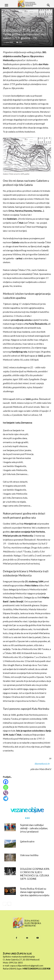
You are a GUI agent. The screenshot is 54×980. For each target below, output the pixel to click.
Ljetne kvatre (27, 841)
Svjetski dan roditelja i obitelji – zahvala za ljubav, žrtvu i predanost (34, 828)
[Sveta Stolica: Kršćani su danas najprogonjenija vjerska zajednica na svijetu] (10, 891)
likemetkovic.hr (42, 763)
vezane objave (27, 809)
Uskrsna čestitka (29, 855)
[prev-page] (4, 904)
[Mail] (27, 938)
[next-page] (9, 904)
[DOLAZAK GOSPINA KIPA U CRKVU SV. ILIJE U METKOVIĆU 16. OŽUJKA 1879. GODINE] (10, 871)
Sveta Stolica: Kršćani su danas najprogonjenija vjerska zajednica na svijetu (34, 892)
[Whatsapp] (27, 787)
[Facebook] (27, 781)
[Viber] (27, 792)
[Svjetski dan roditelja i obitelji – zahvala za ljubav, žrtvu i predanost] (10, 827)
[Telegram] (27, 798)
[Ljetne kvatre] (10, 843)
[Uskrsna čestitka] (10, 857)
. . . (27, 816)
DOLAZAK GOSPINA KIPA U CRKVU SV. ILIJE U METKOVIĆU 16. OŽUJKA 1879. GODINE (34, 873)
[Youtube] (37, 938)
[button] (6, 5)
